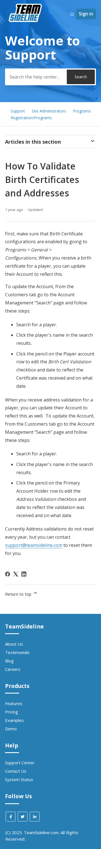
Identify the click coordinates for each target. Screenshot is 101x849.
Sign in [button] (86, 14)
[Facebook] (7, 574)
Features (13, 703)
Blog (9, 661)
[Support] (26, 32)
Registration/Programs (31, 117)
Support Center (20, 762)
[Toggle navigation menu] (72, 14)
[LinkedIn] (23, 574)
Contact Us (15, 771)
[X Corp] (15, 574)
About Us (14, 644)
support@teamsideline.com (33, 545)
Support (18, 111)
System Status (19, 779)
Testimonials (17, 652)
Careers (12, 669)
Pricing (11, 712)
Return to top (19, 594)
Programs (82, 111)
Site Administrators (49, 111)
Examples (14, 720)
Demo (11, 728)
